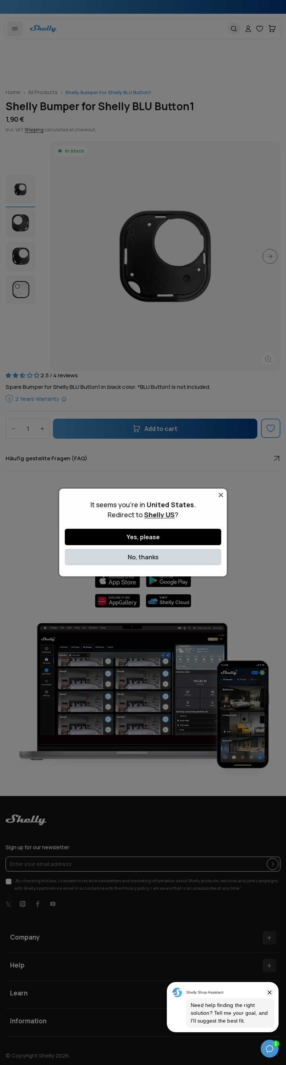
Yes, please (143, 537)
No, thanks (143, 557)
